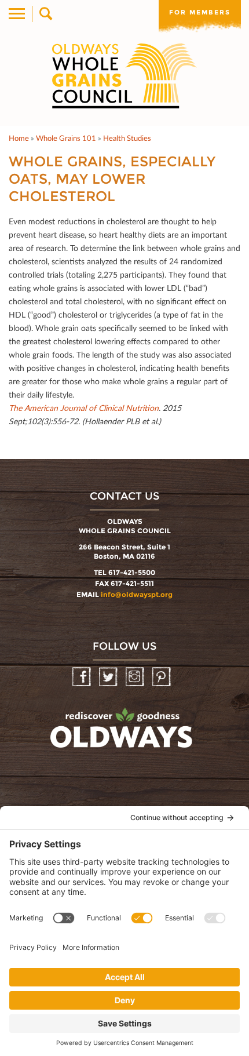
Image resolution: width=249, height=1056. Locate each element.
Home (19, 138)
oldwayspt (122, 733)
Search (45, 14)
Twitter (109, 677)
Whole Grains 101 (66, 138)
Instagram (136, 677)
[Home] (124, 75)
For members (199, 12)
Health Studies (127, 138)
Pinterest (162, 677)
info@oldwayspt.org (137, 594)
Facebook (82, 677)
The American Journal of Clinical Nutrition (84, 408)
